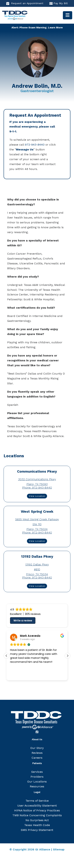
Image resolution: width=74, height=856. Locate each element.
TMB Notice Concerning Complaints (37, 815)
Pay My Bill (61, 3)
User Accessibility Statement (37, 805)
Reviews (37, 753)
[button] (67, 655)
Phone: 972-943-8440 (37, 487)
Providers (37, 776)
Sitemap (58, 849)
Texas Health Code (37, 825)
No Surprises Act (37, 820)
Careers (37, 757)
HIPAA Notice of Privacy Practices (37, 810)
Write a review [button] (22, 620)
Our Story (37, 748)
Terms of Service (37, 800)
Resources (37, 786)
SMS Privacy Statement (37, 830)
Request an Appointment (27, 3)
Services (37, 771)
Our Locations (37, 781)
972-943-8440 (35, 144)
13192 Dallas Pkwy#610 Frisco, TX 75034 (37, 569)
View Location (37, 496)
